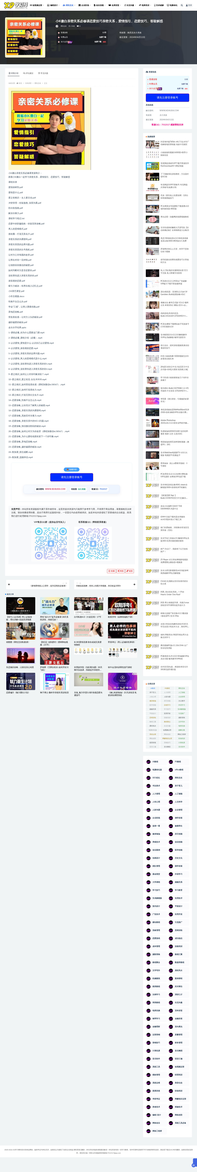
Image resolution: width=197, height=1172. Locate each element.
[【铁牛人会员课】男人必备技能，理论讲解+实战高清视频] (20, 607)
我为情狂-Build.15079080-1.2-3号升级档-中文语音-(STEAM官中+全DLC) (175, 391)
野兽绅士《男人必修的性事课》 (122, 642)
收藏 (112, 571)
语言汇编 (153, 747)
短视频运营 (167, 730)
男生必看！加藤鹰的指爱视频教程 (175, 217)
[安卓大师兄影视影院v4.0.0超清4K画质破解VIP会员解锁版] (152, 574)
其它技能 (167, 701)
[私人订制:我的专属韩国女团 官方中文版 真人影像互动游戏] (152, 273)
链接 (130, 571)
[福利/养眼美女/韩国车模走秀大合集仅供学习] (152, 637)
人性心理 (153, 697)
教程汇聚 (153, 722)
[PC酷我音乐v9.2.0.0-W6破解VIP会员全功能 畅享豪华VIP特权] (152, 659)
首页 (20, 83)
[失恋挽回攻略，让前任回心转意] (20, 656)
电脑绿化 (173, 5)
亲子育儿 (153, 692)
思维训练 (153, 717)
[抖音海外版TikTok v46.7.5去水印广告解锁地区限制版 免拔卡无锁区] (152, 145)
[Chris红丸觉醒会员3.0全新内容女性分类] (152, 585)
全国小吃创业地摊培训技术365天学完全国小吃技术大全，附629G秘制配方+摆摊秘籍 (174, 626)
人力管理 (167, 692)
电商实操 (182, 726)
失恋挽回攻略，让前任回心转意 (20, 667)
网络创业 (167, 734)
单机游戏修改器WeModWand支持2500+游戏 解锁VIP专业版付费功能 (175, 412)
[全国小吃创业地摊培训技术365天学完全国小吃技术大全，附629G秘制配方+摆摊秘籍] (152, 625)
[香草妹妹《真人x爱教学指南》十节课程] (152, 466)
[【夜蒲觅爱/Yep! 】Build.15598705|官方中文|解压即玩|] (152, 497)
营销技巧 (167, 742)
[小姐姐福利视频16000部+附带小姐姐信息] (152, 154)
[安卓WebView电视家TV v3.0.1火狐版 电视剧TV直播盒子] (152, 455)
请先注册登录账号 (71, 477)
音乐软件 (182, 747)
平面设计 (153, 713)
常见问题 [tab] (44, 73)
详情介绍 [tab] (14, 73)
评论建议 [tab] (29, 73)
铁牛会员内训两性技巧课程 (120, 667)
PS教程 (167, 688)
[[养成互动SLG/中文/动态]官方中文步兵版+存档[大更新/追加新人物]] (152, 369)
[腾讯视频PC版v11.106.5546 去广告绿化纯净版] (152, 648)
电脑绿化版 (153, 730)
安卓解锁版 (182, 709)
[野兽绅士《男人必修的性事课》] (122, 630)
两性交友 (64, 26)
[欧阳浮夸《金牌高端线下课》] (122, 607)
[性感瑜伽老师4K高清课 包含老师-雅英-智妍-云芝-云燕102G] (152, 434)
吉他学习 (167, 705)
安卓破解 (160, 5)
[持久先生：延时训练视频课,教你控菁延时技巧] (152, 348)
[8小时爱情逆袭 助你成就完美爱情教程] (88, 629)
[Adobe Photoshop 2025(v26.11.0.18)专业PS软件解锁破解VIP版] (152, 423)
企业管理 (182, 697)
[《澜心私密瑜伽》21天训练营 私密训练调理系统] (122, 682)
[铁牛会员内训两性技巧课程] (122, 653)
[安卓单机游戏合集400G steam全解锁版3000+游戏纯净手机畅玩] (152, 488)
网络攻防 (153, 738)
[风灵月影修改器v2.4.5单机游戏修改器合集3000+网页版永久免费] (152, 241)
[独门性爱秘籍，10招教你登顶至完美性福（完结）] (152, 529)
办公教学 (182, 701)
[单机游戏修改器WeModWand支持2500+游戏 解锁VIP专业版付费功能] (152, 412)
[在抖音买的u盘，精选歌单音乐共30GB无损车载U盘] (152, 672)
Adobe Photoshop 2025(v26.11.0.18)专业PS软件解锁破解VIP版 (175, 423)
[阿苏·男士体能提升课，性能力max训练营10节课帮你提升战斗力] (152, 605)
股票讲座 (153, 742)
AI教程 (152, 688)
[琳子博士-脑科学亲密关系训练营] (54, 684)
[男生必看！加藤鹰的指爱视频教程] (152, 219)
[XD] (57, 26)
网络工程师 (182, 734)
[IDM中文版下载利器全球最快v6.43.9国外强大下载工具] (152, 520)
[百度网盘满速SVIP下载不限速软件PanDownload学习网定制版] (152, 166)
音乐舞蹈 (167, 747)
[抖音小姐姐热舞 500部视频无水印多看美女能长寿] (152, 358)
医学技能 (153, 705)
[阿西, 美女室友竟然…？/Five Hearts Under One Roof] (152, 594)
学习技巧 (167, 709)
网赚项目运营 (167, 738)
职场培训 (182, 738)
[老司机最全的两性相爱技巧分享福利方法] (152, 261)
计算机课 (182, 742)
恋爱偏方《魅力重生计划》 (18, 693)
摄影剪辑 (182, 717)
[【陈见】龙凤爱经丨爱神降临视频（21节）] (54, 632)
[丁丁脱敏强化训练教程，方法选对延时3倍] (152, 178)
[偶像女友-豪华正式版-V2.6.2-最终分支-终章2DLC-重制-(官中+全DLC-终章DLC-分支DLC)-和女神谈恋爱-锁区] (152, 305)
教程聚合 (167, 722)
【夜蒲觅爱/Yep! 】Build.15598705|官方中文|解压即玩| (174, 498)
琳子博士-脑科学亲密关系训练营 (54, 693)
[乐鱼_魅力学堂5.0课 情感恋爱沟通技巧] (88, 679)
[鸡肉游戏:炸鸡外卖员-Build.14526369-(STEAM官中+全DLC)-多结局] (152, 316)
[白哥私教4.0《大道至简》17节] (88, 607)
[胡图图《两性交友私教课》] (20, 632)
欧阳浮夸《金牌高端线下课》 (121, 617)
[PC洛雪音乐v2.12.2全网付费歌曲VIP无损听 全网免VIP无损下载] (152, 477)
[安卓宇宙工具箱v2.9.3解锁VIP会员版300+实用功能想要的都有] (152, 542)
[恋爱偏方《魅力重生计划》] (20, 682)
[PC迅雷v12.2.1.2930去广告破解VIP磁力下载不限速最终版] (152, 284)
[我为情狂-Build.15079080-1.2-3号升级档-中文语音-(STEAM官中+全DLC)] (152, 390)
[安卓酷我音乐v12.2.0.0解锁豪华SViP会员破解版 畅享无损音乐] (152, 340)
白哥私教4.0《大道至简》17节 (87, 617)
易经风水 (153, 726)
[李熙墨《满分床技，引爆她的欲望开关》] (152, 401)
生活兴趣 (167, 726)
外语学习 (182, 705)
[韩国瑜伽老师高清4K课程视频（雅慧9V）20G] (152, 445)
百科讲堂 (28, 83)
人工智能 (182, 692)
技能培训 (167, 717)
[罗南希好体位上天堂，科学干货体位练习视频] (152, 251)
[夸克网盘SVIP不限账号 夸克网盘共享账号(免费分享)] (152, 188)
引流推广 (182, 713)
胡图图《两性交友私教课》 (18, 642)
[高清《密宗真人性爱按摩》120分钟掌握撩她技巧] (152, 197)
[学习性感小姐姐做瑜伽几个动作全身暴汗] (152, 380)
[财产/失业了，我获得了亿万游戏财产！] (152, 551)
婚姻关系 (153, 709)
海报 (121, 571)
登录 (190, 5)
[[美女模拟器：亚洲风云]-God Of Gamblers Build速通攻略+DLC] (152, 294)
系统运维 (153, 734)
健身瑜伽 (153, 701)
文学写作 (182, 722)
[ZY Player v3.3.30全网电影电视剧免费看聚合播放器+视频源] (152, 562)
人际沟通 (167, 697)
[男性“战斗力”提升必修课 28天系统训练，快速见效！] (54, 608)
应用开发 (167, 713)
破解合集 (182, 730)
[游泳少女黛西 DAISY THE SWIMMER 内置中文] (152, 508)
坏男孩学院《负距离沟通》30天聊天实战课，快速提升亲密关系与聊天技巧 (88, 670)
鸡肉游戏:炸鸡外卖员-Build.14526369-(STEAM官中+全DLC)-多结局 (174, 316)
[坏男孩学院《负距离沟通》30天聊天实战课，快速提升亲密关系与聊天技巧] (88, 651)
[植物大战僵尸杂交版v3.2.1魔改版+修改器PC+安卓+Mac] (152, 617)
